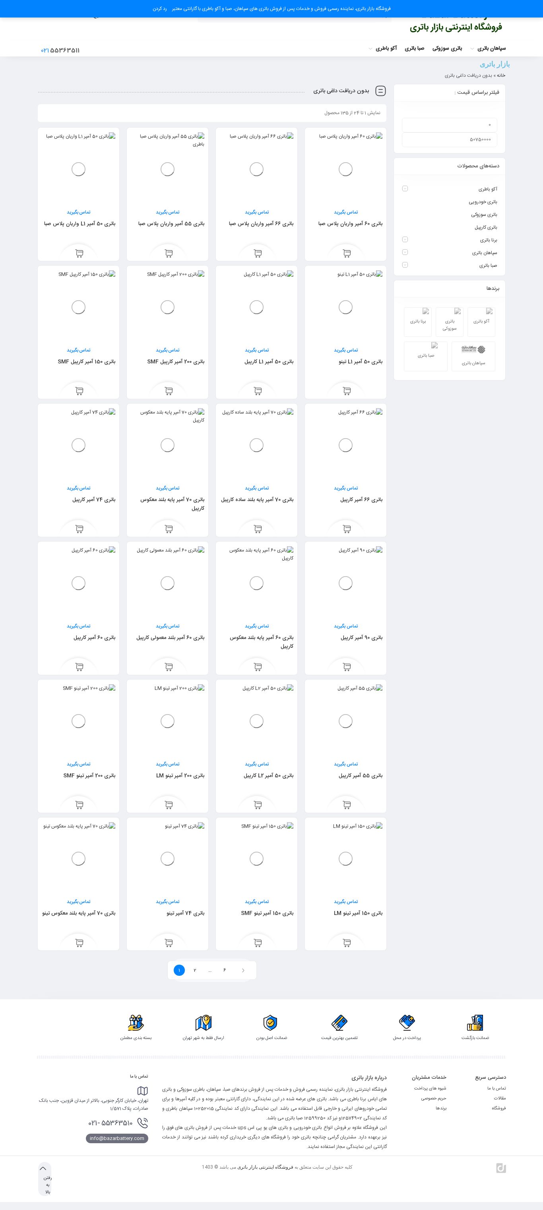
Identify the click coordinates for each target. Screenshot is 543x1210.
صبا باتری (488, 266)
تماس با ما (496, 1088)
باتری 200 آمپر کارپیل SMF (175, 361)
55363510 (110, 1123)
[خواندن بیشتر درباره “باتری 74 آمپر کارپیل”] (79, 530)
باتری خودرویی (483, 202)
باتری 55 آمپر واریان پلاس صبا (171, 223)
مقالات (500, 1098)
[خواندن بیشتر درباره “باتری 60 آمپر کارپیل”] (79, 668)
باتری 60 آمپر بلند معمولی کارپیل (170, 637)
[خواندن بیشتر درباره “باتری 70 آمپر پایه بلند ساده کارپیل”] (257, 530)
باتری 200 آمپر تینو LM (180, 775)
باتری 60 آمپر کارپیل (94, 637)
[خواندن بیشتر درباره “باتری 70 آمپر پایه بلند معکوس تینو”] (79, 944)
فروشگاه (499, 1108)
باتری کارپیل (486, 227)
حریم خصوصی (433, 1098)
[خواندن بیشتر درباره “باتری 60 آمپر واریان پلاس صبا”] (346, 254)
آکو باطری (488, 189)
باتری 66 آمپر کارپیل (361, 499)
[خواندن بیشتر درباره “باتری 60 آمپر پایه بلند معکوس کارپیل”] (257, 668)
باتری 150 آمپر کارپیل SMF (86, 361)
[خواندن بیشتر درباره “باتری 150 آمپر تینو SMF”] (257, 944)
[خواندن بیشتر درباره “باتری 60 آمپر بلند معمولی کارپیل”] (168, 668)
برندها (441, 1108)
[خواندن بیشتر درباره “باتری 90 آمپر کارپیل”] (346, 668)
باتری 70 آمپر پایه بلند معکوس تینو (78, 913)
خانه (501, 76)
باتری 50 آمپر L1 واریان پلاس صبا (79, 223)
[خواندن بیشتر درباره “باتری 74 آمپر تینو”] (168, 944)
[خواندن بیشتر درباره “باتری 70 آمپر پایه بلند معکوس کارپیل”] (168, 530)
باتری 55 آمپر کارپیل (360, 775)
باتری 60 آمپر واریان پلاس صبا (350, 223)
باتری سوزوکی (484, 215)
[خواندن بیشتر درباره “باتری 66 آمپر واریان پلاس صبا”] (257, 254)
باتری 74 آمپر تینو (185, 913)
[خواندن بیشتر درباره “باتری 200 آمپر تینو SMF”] (79, 806)
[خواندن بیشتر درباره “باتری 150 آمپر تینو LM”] (346, 944)
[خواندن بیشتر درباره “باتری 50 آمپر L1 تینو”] (346, 392)
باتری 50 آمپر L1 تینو (360, 361)
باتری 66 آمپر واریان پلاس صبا (261, 223)
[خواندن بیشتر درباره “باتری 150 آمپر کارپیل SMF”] (79, 392)
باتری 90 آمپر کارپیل (361, 637)
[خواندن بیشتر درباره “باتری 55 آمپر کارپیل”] (346, 806)
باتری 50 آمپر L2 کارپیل (268, 775)
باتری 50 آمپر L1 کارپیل (268, 361)
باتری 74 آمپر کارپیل (93, 499)
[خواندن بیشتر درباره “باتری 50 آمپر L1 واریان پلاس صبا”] (79, 254)
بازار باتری (495, 64)
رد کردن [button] (160, 9)
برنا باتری (488, 240)
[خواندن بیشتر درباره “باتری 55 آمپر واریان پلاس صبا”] (168, 254)
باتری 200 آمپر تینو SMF (89, 775)
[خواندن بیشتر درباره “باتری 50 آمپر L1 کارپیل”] (257, 392)
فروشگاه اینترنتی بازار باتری (265, 1167)
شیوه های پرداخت (430, 1088)
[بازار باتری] (456, 21)
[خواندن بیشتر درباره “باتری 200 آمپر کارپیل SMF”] (168, 392)
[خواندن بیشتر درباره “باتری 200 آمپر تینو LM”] (168, 806)
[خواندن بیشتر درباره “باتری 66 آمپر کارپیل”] (346, 530)
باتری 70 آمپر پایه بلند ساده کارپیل (257, 499)
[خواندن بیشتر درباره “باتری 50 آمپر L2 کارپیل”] (257, 806)
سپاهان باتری (484, 253)
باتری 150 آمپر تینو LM (358, 913)
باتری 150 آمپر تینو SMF (267, 913)
